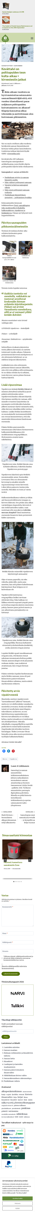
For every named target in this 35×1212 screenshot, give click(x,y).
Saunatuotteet (7, 65)
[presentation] (17, 849)
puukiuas (25, 1108)
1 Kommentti (16, 868)
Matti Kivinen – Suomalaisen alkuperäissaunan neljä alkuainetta (8, 817)
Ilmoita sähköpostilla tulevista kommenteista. (14, 967)
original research (7, 1105)
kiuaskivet (5, 1100)
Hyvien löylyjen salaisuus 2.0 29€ (13, 12)
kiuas (26, 1097)
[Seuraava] (29, 860)
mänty (30, 1100)
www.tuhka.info (13, 154)
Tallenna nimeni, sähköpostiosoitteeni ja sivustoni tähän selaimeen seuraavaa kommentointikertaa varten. (18, 958)
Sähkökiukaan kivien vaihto (15, 1076)
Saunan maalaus (10, 1050)
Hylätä (17, 1208)
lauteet (20, 1100)
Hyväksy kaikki (17, 1198)
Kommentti (7, 907)
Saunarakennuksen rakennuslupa (17, 1078)
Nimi (5, 933)
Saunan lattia (9, 1059)
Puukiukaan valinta (12, 1081)
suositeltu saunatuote (8, 1114)
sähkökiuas (21, 1114)
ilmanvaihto (7, 1097)
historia (28, 1094)
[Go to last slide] (5, 860)
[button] (9, 250)
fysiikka (15, 1094)
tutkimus (27, 1117)
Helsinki (21, 1094)
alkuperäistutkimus (11, 1091)
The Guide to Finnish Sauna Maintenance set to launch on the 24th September (17, 27)
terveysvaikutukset (7, 1117)
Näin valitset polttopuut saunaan (18, 182)
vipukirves (13, 759)
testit (21, 1117)
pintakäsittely (16, 1108)
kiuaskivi (13, 1100)
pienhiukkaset (6, 1108)
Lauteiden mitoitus (12, 1047)
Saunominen (18, 65)
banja (3, 1094)
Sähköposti (7, 942)
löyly (25, 1100)
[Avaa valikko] (32, 38)
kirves (4, 759)
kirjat (20, 1097)
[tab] (13, 881)
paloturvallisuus (20, 1105)
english (8, 1094)
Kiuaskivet (8, 1061)
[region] (17, 1195)
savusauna (13, 1111)
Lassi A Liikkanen (14, 83)
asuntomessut (27, 1091)
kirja (15, 1097)
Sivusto (5, 951)
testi (16, 1117)
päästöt (4, 1111)
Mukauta (17, 1203)
